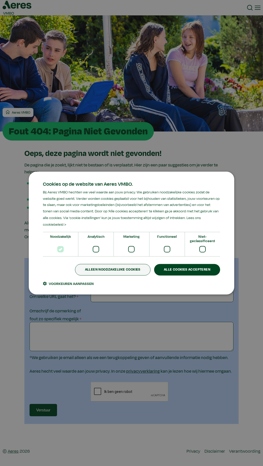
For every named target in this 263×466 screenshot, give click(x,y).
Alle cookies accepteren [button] (187, 269)
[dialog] (131, 233)
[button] (68, 284)
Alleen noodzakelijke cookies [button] (112, 269)
